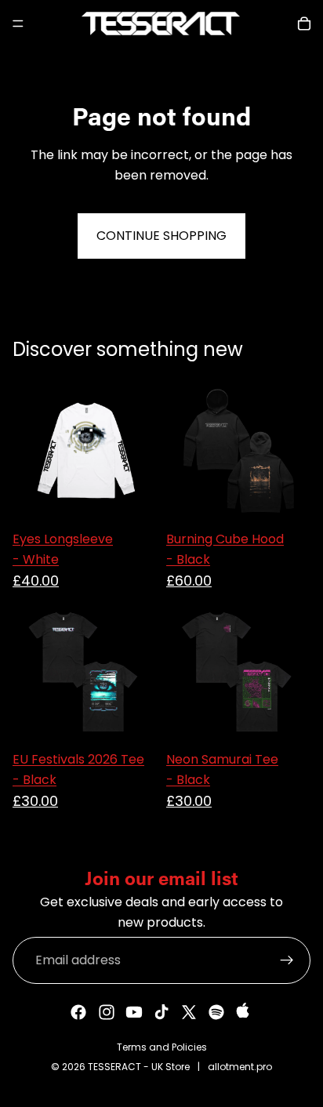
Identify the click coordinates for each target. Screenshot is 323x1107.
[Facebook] (78, 1012)
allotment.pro (240, 1066)
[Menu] (18, 23)
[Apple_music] (244, 1012)
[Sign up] (286, 960)
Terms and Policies (162, 1047)
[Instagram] (106, 1012)
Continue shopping (161, 236)
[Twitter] (189, 1012)
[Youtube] (134, 1012)
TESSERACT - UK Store (139, 1066)
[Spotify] (216, 1012)
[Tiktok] (161, 1012)
